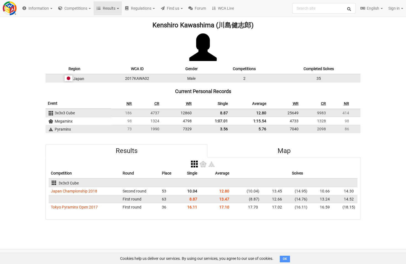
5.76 (262, 129)
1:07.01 (221, 121)
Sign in (394, 8)
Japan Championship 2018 (74, 191)
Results (127, 151)
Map (284, 151)
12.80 (261, 113)
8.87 (224, 113)
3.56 (224, 129)
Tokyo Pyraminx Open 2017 (74, 207)
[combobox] (324, 8)
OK (285, 259)
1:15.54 (259, 121)
